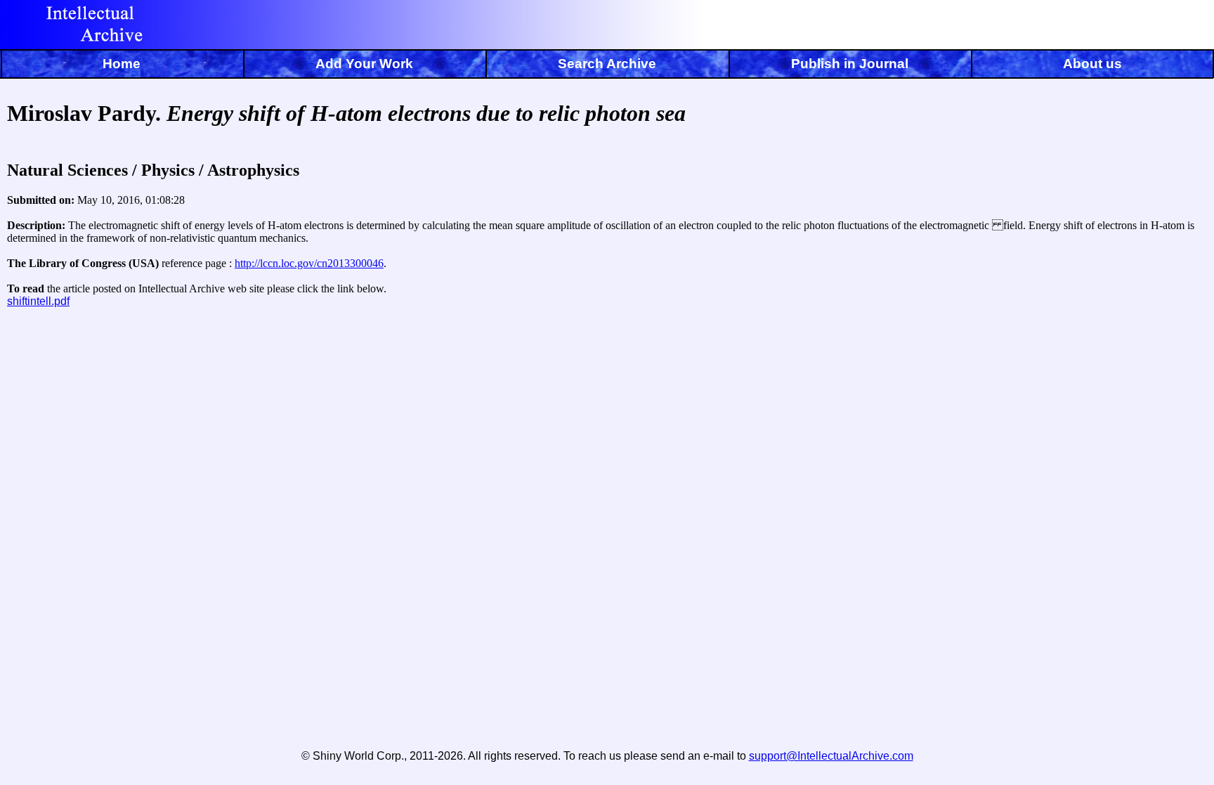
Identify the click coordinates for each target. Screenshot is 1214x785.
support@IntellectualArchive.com (831, 756)
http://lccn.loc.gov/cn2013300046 (309, 263)
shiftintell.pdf (38, 301)
